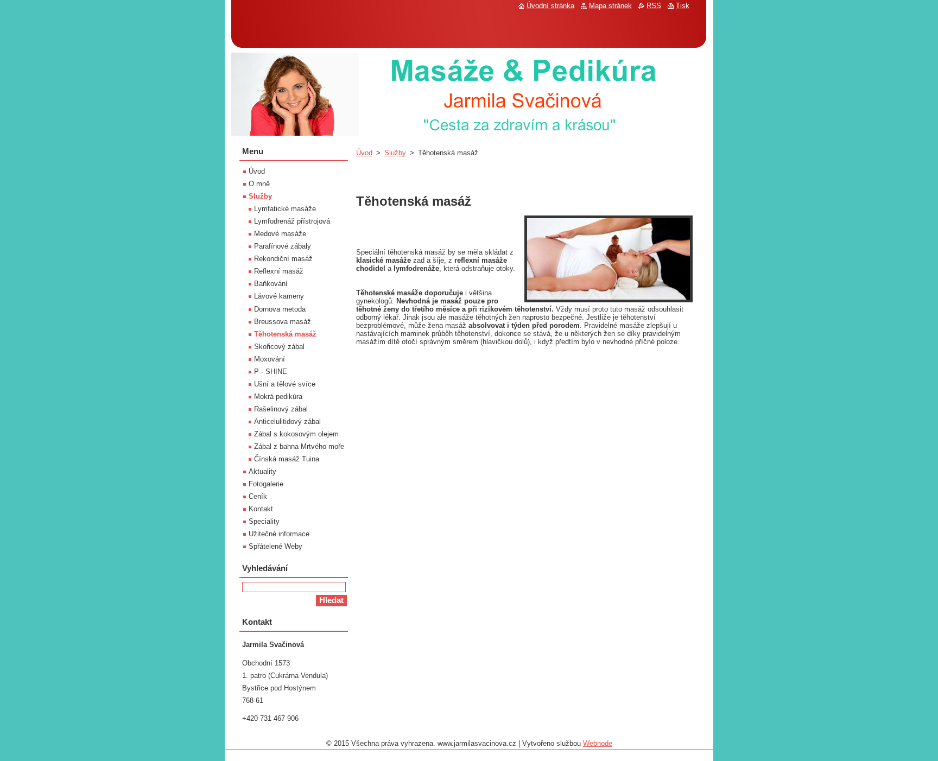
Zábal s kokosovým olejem (296, 434)
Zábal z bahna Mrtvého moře (299, 446)
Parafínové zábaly (282, 246)
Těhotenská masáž (285, 334)
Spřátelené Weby (275, 546)
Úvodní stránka (550, 6)
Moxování (269, 359)
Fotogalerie (266, 484)
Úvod (364, 153)
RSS (654, 6)
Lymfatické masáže (285, 209)
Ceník (258, 496)
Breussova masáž (282, 322)
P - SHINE (270, 371)
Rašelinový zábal (281, 409)
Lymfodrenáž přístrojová (292, 221)
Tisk (682, 6)
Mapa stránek (610, 6)
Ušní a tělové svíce (284, 384)
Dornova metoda (280, 309)
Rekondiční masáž (283, 259)
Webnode (597, 743)
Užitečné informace (279, 534)
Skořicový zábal (279, 347)
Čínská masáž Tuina (286, 459)
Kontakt (261, 509)
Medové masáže (280, 234)
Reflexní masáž (278, 271)
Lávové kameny (279, 296)
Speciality (264, 521)
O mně (259, 184)
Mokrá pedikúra (278, 396)
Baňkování (271, 284)
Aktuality (262, 471)
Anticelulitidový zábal (287, 421)
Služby (395, 153)
